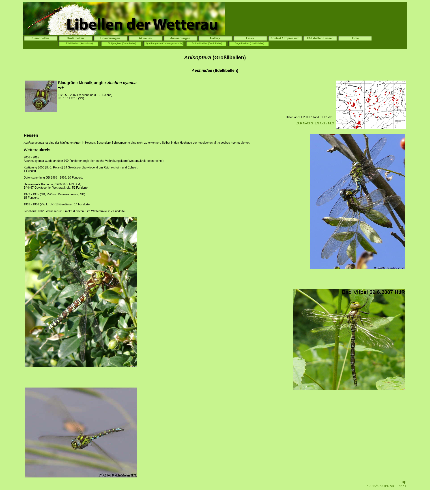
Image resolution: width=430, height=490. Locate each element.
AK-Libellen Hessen (319, 38)
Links (250, 38)
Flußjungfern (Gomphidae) (122, 43)
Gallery (215, 38)
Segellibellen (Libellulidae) (249, 43)
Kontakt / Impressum (285, 38)
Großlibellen (75, 38)
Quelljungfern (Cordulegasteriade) (164, 43)
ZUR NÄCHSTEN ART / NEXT (316, 123)
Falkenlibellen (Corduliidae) (207, 43)
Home (355, 38)
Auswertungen (180, 38)
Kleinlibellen (40, 38)
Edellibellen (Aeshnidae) (79, 43)
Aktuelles (145, 38)
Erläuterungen (110, 38)
